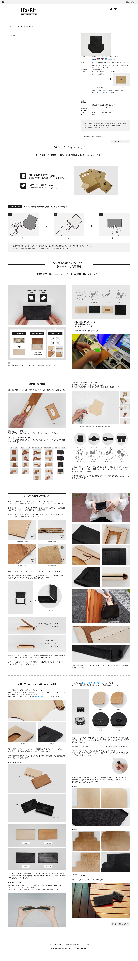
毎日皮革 (133, 2)
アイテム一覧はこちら (119, 141)
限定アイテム (39, 696)
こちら (106, 92)
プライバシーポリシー (55, 944)
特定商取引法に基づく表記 (72, 944)
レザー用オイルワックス (91, 683)
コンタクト (86, 944)
